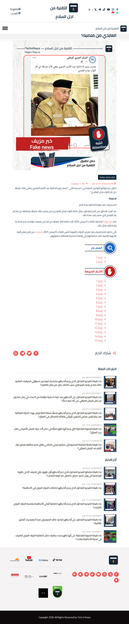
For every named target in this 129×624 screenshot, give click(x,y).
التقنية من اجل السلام (61, 11)
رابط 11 (98, 323)
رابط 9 (99, 315)
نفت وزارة (107, 222)
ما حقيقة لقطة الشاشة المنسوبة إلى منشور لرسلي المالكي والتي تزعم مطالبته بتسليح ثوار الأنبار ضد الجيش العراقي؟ (58, 446)
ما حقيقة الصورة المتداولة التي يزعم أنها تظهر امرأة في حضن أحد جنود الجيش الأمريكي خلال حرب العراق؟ (57, 430)
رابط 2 (99, 262)
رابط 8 (99, 311)
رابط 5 (99, 298)
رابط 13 (98, 332)
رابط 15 (98, 340)
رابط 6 (99, 302)
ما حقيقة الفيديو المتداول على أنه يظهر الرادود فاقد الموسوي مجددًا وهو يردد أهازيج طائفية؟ (60, 521)
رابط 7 (99, 306)
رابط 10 (98, 319)
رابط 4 (99, 294)
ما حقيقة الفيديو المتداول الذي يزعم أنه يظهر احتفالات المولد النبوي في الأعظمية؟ (61, 488)
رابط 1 (99, 257)
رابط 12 (98, 328)
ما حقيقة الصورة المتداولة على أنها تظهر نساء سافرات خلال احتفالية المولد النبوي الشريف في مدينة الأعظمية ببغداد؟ (58, 537)
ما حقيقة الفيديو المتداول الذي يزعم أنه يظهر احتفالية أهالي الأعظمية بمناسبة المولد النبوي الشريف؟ (57, 505)
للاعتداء (38, 232)
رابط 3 (99, 289)
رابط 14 (98, 336)
